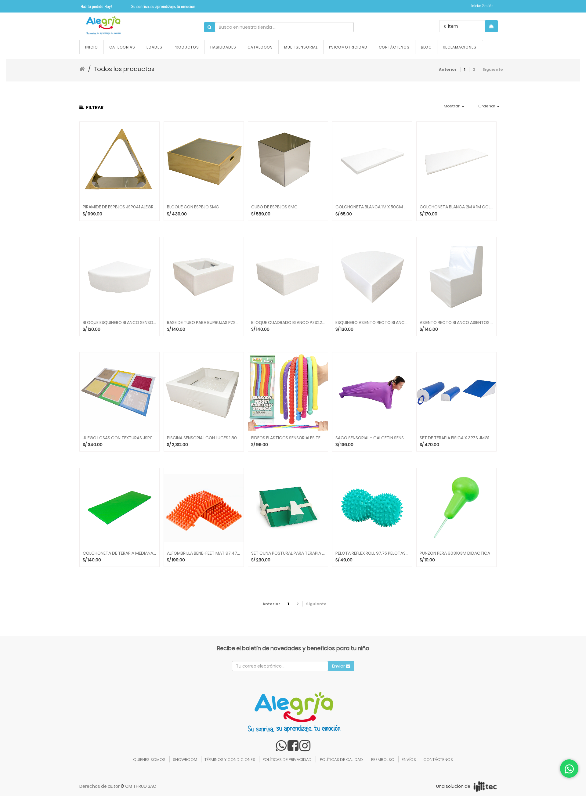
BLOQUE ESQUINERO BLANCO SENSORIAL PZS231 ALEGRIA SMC (119, 322)
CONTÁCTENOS (438, 759)
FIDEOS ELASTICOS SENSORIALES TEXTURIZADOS (288, 438)
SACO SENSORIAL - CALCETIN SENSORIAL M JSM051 (372, 438)
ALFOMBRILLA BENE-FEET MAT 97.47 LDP (204, 553)
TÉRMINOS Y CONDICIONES (229, 759)
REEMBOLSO (382, 759)
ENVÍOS (409, 759)
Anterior (448, 69)
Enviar (339, 666)
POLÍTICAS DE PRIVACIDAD (287, 759)
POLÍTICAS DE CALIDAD (341, 759)
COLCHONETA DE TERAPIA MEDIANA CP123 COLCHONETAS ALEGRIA (119, 553)
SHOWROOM (185, 759)
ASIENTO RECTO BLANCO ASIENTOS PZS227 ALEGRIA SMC (456, 322)
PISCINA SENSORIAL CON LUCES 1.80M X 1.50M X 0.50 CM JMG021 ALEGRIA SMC (204, 438)
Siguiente (493, 69)
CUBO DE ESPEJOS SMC (274, 207)
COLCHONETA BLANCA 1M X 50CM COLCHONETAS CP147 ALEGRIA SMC (372, 207)
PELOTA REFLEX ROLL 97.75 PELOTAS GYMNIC (372, 553)
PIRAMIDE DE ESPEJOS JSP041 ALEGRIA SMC (119, 207)
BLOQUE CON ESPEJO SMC (193, 207)
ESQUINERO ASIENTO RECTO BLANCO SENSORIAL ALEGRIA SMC (372, 322)
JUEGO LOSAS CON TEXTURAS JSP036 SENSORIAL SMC (119, 438)
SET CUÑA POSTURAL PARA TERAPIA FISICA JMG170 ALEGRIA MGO (288, 553)
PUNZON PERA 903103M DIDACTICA (455, 553)
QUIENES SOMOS (149, 759)
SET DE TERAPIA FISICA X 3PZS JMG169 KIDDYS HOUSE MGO (456, 438)
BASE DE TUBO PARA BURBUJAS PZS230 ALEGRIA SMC (204, 322)
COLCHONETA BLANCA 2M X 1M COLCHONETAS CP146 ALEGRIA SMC (456, 207)
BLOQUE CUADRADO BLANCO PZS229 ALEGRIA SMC (288, 322)
